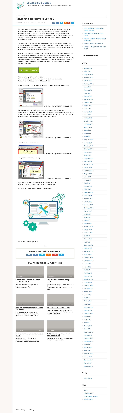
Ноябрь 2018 (88, 167)
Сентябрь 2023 (88, 84)
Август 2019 (88, 152)
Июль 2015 (87, 264)
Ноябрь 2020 (88, 118)
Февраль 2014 (88, 307)
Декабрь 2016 (88, 226)
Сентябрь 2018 (88, 171)
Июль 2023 (87, 87)
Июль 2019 (87, 155)
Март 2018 (87, 189)
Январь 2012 (88, 357)
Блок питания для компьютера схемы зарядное (28, 280)
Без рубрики (32, 22)
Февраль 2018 (88, 192)
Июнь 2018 (87, 180)
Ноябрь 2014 (88, 282)
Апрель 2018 (88, 186)
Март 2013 (87, 329)
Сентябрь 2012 (88, 341)
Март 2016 (87, 242)
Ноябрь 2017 (88, 202)
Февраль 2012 (88, 354)
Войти (86, 390)
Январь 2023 (88, 96)
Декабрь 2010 (88, 366)
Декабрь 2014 (88, 279)
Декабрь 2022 (88, 99)
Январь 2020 (88, 143)
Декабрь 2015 (88, 251)
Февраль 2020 (88, 140)
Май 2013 (87, 323)
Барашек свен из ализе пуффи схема (58, 280)
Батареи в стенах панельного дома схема (29, 335)
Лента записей (88, 393)
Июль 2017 (87, 214)
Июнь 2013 (87, 319)
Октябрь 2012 (88, 338)
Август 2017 (88, 211)
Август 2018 (88, 174)
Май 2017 (87, 220)
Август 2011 (88, 363)
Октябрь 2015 (88, 257)
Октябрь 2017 (88, 205)
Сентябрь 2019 (88, 149)
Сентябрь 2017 (88, 208)
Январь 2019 (88, 161)
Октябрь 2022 (88, 102)
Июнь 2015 (87, 267)
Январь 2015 (88, 276)
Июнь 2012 (87, 344)
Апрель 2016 (88, 239)
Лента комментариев (91, 396)
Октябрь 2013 (88, 313)
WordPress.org (88, 399)
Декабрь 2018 (88, 164)
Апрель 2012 (88, 347)
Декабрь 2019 (88, 146)
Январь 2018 (88, 195)
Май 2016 (87, 236)
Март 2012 (87, 350)
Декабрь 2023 (88, 77)
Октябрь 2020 (88, 121)
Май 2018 (87, 183)
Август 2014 (88, 292)
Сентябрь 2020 (88, 124)
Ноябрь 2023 (88, 81)
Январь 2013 (88, 335)
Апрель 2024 (88, 68)
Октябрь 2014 (88, 285)
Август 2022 (88, 105)
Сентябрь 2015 (88, 260)
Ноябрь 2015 (88, 254)
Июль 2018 (87, 177)
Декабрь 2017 (88, 198)
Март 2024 (87, 71)
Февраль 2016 (88, 245)
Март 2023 (87, 93)
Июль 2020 (87, 130)
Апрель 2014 (88, 301)
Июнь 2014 (87, 295)
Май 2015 (87, 270)
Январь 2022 (88, 112)
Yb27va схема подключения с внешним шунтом (58, 335)
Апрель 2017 (88, 223)
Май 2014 (87, 298)
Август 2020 (88, 127)
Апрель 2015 (88, 273)
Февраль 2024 (88, 74)
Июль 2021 (87, 115)
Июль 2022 (87, 108)
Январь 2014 (88, 310)
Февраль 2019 (88, 158)
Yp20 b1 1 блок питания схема (58, 307)
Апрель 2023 (88, 90)
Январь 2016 (88, 248)
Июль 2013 (87, 316)
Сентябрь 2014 (88, 288)
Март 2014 (87, 304)
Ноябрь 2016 (88, 229)
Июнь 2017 (87, 217)
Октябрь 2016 (88, 233)
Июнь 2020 (87, 133)
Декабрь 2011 (88, 360)
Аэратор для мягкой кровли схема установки (29, 308)
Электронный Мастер (39, 3)
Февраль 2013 (88, 332)
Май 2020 (87, 136)
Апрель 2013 (88, 326)
